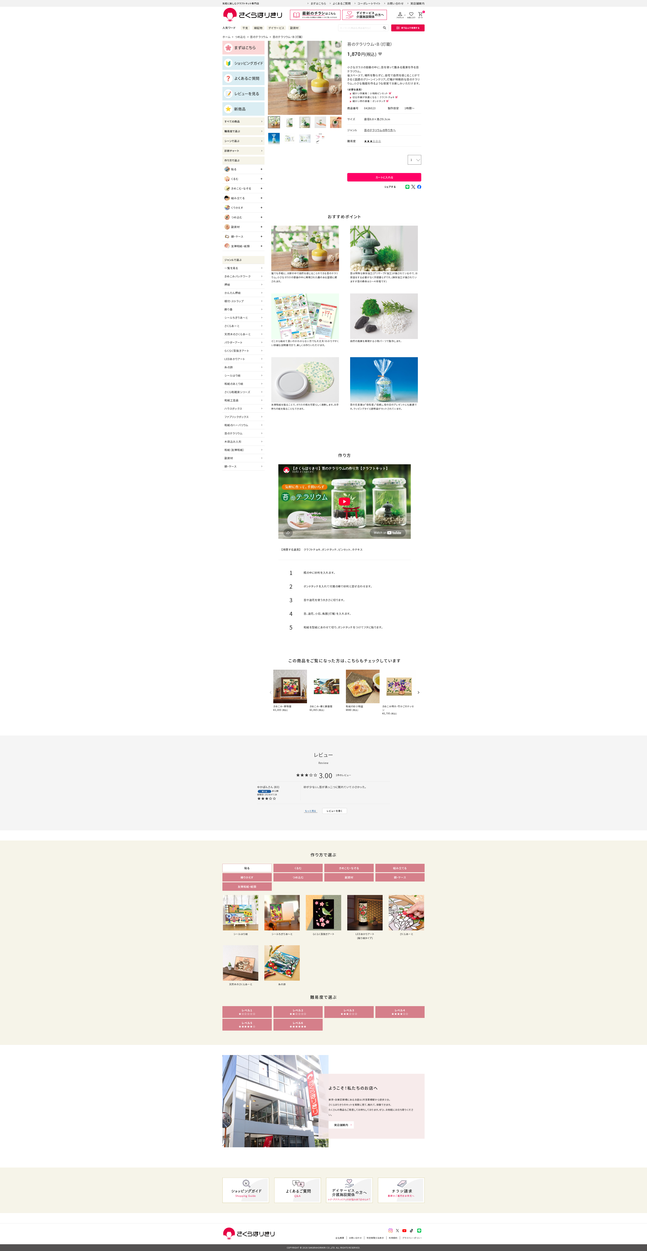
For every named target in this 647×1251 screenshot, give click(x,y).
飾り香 (228, 309)
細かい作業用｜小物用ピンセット (370, 93)
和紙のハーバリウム (236, 425)
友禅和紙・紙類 (240, 246)
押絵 (227, 284)
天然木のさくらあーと (237, 334)
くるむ (234, 179)
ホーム (226, 37)
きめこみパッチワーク (237, 276)
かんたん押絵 (232, 293)
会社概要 (339, 1237)
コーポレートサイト (369, 3)
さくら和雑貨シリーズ (237, 392)
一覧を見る (231, 268)
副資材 (294, 28)
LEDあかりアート (234, 359)
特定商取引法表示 (375, 1237)
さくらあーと (232, 326)
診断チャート (231, 150)
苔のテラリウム (259, 37)
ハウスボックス (233, 408)
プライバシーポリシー (412, 1237)
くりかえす (237, 208)
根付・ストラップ (234, 301)
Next (337, 78)
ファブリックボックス (236, 417)
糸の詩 (228, 367)
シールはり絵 (232, 375)
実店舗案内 (417, 3)
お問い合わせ (395, 3)
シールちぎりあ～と (236, 318)
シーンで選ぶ (231, 141)
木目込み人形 (232, 441)
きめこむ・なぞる (241, 188)
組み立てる (238, 198)
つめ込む (240, 37)
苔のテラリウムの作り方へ (380, 130)
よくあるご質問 (342, 3)
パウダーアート (233, 342)
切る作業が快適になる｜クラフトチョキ (373, 97)
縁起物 (258, 28)
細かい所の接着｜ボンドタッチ (368, 101)
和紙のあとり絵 (233, 384)
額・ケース (237, 236)
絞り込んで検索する (410, 27)
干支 (245, 28)
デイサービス (276, 28)
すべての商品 (232, 121)
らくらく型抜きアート (236, 351)
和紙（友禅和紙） (234, 450)
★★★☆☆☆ (372, 141)
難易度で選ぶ (232, 131)
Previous (272, 78)
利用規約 (393, 1237)
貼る (234, 169)
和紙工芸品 (231, 400)
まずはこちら (318, 3)
